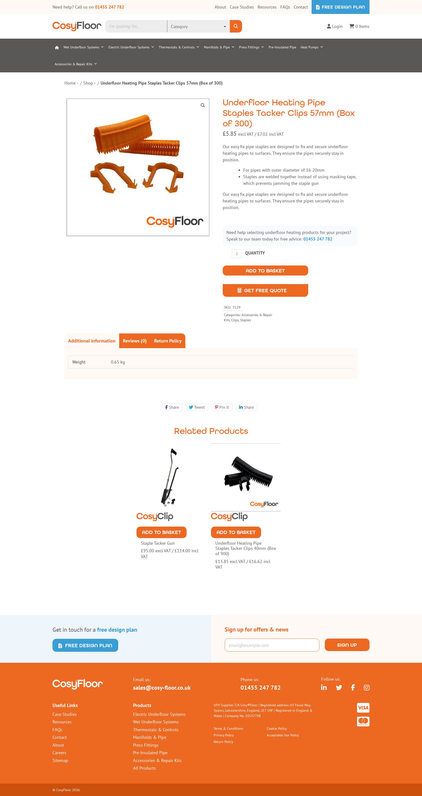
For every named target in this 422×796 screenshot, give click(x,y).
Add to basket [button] (161, 532)
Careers (59, 752)
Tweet (199, 407)
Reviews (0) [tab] (135, 341)
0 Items (361, 26)
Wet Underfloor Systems (81, 47)
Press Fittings (249, 47)
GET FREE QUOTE (265, 290)
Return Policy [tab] (168, 341)
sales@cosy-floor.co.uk (162, 687)
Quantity (255, 253)
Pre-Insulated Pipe (282, 47)
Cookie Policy (277, 728)
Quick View (171, 517)
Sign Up (347, 645)
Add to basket (265, 271)
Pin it (223, 407)
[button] (203, 105)
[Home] (57, 47)
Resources (267, 7)
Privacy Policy (224, 735)
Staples (245, 320)
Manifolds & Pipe (217, 47)
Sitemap (60, 760)
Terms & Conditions (228, 728)
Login (337, 26)
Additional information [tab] (92, 341)
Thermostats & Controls (177, 47)
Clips (235, 320)
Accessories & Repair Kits (73, 64)
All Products (144, 768)
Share (173, 407)
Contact (301, 7)
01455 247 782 (109, 7)
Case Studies (242, 7)
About (220, 7)
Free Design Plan (342, 7)
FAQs (285, 7)
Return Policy (223, 742)
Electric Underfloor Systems (128, 47)
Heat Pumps (309, 47)
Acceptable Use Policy (283, 735)
